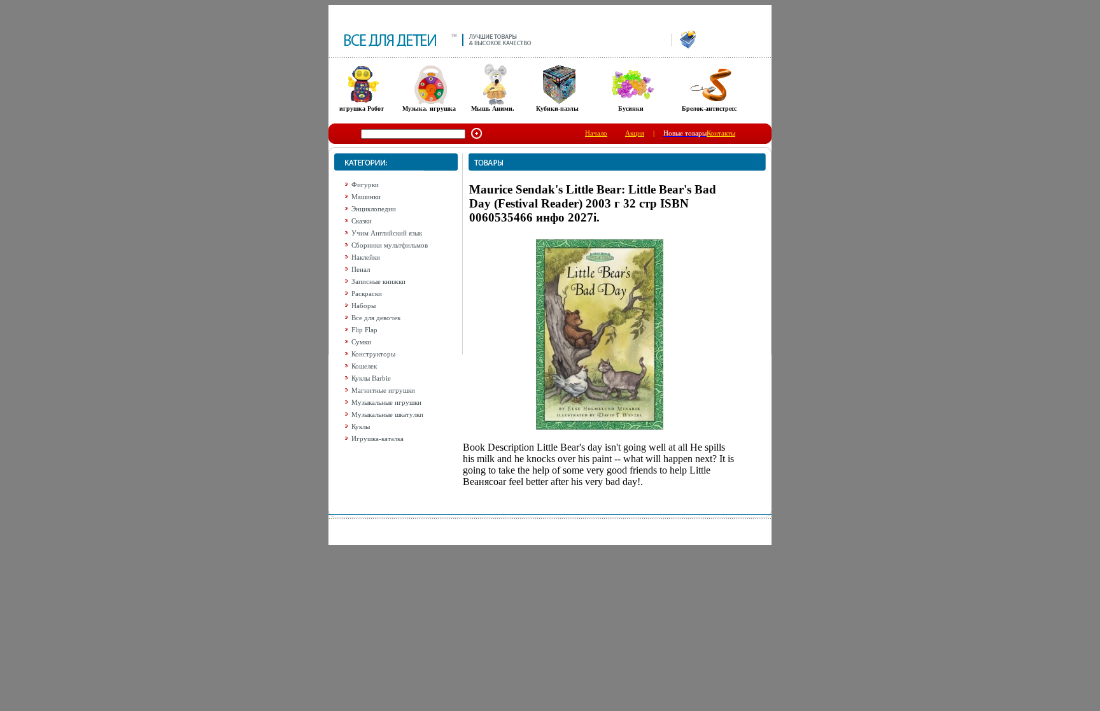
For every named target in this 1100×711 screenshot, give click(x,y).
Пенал (360, 269)
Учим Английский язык (386, 233)
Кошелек (364, 366)
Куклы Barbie (371, 378)
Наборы (363, 305)
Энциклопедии (373, 209)
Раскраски (366, 293)
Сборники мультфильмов (389, 245)
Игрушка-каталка (377, 438)
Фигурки (365, 184)
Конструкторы (373, 354)
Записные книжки (378, 281)
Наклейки (365, 257)
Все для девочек (375, 317)
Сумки (361, 342)
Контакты (721, 133)
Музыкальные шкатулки (387, 414)
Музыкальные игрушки (386, 402)
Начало (596, 133)
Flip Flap (364, 330)
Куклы (360, 426)
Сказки (361, 221)
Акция (634, 133)
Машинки (366, 197)
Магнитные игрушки (383, 390)
